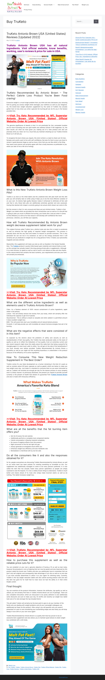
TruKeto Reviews (14, 669)
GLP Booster (79, 90)
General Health (48, 5)
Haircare (78, 93)
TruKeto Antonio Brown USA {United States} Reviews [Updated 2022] (36, 35)
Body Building (36, 5)
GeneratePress (63, 677)
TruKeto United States (26, 669)
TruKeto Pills (58, 667)
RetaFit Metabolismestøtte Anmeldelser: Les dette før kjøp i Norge (86, 49)
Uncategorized (80, 107)
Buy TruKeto (11, 667)
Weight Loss (85, 5)
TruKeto (16, 246)
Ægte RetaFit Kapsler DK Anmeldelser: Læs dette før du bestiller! (85, 61)
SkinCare (26, 5)
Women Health (80, 112)
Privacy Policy (28, 9)
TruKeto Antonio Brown (59, 374)
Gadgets (78, 84)
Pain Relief (75, 5)
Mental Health (80, 98)
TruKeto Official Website (47, 667)
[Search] (96, 21)
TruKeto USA (35, 669)
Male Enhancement (63, 5)
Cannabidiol (79, 81)
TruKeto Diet (37, 667)
